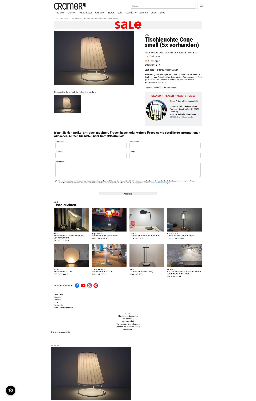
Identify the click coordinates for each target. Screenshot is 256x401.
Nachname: (134, 141)
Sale (119, 12)
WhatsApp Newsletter (63, 308)
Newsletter (58, 305)
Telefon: (58, 152)
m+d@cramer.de (186, 117)
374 (141, 272)
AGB (161, 88)
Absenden (128, 194)
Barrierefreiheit (128, 321)
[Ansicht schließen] (58, 345)
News (111, 12)
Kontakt (128, 313)
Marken (71, 12)
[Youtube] (83, 287)
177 (144, 236)
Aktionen (100, 12)
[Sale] (128, 25)
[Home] (70, 9)
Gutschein (58, 294)
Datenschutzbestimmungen (160, 183)
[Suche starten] (201, 6)
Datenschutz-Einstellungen (128, 324)
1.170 (180, 236)
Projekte (57, 300)
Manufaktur (85, 12)
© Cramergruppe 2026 (60, 332)
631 (105, 236)
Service (144, 12)
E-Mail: (132, 152)
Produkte (59, 12)
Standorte (131, 12)
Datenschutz (128, 319)
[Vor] (55, 345)
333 (63, 272)
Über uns (57, 297)
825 (69, 237)
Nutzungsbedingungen (128, 316)
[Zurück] (52, 345)
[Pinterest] (95, 287)
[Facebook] (77, 287)
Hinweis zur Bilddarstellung (128, 327)
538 (184, 273)
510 (102, 272)
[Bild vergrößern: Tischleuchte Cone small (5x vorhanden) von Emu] (94, 58)
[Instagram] (89, 287)
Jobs (154, 12)
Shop (162, 12)
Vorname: (59, 141)
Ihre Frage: (60, 162)
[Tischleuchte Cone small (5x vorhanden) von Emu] (67, 104)
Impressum (128, 329)
